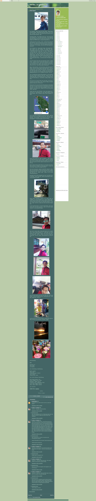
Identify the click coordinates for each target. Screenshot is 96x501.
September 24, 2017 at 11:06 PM (37, 418)
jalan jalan (58, 99)
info (57, 96)
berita (58, 70)
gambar (58, 84)
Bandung (58, 136)
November (59, 42)
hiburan (58, 92)
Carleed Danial (34, 401)
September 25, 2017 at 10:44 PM (37, 463)
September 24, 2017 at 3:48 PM (37, 405)
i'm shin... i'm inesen (35, 407)
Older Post (52, 495)
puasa (58, 114)
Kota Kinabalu (59, 146)
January (59, 53)
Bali (57, 134)
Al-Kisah (58, 67)
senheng (58, 118)
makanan (58, 106)
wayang (58, 125)
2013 (58, 59)
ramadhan (58, 115)
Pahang (58, 147)
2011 (58, 61)
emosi (58, 81)
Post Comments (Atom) (36, 497)
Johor (58, 143)
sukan (58, 119)
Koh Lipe (58, 158)
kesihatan (58, 100)
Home (41, 495)
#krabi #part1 (60, 46)
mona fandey (59, 128)
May (59, 48)
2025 (58, 33)
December (59, 41)
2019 (58, 37)
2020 (58, 36)
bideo (58, 73)
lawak (58, 103)
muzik (58, 111)
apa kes (58, 69)
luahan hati (58, 104)
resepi (58, 117)
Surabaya (58, 140)
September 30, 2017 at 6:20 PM (37, 489)
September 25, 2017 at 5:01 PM (37, 444)
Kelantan (58, 145)
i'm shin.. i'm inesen (36, 5)
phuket (58, 160)
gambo (58, 85)
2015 (58, 56)
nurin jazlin (58, 131)
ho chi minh (59, 163)
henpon (58, 89)
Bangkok (58, 157)
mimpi (58, 107)
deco (57, 77)
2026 (58, 32)
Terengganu (59, 150)
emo (57, 80)
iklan (57, 95)
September (60, 45)
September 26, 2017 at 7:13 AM (37, 469)
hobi (57, 93)
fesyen (58, 82)
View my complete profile (61, 17)
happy (58, 88)
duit (57, 78)
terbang (58, 122)
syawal (58, 121)
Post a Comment (32, 491)
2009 (58, 64)
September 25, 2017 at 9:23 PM (37, 457)
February (59, 52)
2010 (58, 63)
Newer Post (30, 495)
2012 (58, 60)
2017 (58, 40)
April (59, 49)
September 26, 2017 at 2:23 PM (37, 484)
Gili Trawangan (59, 137)
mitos (58, 110)
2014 (58, 57)
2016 (58, 55)
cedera (58, 74)
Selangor (58, 149)
